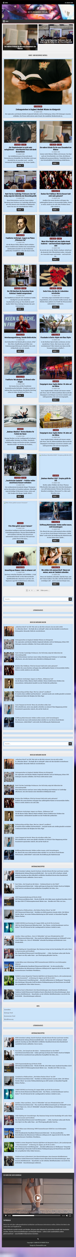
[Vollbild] (70, 1209)
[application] (38, 1191)
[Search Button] (38, 1232)
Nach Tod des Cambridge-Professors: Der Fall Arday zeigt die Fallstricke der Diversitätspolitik (20, 41)
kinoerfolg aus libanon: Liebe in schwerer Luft (20, 564)
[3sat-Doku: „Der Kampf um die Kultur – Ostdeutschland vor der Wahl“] (9, 886)
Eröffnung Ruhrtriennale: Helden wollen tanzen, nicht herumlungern (56, 519)
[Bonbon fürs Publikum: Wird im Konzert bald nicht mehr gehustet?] (9, 668)
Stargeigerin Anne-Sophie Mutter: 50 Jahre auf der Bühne (56, 379)
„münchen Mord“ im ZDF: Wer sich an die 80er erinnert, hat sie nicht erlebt (39, 620)
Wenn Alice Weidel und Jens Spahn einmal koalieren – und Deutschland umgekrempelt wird (55, 237)
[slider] (36, 1209)
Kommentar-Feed (9, 1009)
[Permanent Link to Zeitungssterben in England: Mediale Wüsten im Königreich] (38, 75)
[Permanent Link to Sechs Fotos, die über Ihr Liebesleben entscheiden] (56, 269)
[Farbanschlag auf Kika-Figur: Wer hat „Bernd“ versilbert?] (9, 694)
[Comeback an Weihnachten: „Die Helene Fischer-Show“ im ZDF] (9, 912)
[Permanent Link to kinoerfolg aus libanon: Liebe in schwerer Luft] (20, 550)
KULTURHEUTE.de (38, 12)
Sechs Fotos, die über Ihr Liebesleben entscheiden (55, 286)
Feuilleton (39, 100)
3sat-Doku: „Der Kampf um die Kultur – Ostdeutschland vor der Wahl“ (37, 877)
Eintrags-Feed (8, 1006)
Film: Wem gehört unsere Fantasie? (20, 519)
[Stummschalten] (67, 1209)
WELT (24, 138)
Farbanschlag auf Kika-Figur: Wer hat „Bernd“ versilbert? (33, 685)
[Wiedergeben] (6, 1209)
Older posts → (45, 584)
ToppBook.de (7, 1214)
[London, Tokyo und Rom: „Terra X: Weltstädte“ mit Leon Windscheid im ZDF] (9, 938)
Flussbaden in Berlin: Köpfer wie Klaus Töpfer (55, 331)
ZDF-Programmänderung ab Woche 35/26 (28, 890)
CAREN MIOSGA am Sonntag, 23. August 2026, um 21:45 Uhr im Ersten (37, 916)
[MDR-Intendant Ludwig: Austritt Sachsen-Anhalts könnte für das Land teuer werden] (9, 873)
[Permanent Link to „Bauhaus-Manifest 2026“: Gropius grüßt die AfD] (56, 457)
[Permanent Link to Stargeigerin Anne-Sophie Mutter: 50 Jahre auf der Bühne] (56, 361)
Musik (56, 423)
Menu (6, 3)
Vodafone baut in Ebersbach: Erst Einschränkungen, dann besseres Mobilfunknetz (41, 983)
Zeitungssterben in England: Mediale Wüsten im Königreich (38, 103)
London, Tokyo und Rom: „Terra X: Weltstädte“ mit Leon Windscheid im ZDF (39, 929)
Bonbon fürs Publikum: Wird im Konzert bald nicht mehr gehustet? (56, 41)
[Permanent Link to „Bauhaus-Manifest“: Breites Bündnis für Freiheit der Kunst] (20, 410)
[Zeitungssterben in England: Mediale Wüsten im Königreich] (9, 642)
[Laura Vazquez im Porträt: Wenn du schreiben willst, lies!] (9, 707)
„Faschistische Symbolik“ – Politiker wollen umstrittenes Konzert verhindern (20, 475)
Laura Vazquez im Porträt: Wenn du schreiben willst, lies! (33, 698)
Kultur (18, 138)
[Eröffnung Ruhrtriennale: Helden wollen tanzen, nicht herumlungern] (9, 720)
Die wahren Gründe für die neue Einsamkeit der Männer (56, 142)
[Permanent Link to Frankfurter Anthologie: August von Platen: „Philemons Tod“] (20, 217)
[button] (38, 1191)
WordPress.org (8, 1013)
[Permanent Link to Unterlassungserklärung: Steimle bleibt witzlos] (20, 317)
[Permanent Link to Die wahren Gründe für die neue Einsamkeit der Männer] (56, 125)
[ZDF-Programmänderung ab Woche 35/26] (9, 899)
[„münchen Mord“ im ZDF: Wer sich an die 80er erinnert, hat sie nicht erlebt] (9, 629)
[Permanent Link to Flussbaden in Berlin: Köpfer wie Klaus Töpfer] (56, 317)
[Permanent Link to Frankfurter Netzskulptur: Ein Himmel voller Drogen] (20, 359)
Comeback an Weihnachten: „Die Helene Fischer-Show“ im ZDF (35, 903)
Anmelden (7, 1003)
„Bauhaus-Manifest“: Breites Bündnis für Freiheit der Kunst (20, 426)
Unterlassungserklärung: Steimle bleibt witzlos (20, 331)
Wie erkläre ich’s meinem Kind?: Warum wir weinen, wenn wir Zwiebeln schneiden (55, 565)
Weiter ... (21, 159)
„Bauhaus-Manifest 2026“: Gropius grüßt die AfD (56, 473)
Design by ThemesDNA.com (38, 1239)
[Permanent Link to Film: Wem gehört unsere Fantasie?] (20, 505)
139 (38, 584)
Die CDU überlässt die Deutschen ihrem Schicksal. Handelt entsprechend (20, 286)
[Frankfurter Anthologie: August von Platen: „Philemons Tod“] (9, 681)
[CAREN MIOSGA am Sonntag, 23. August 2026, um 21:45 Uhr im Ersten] (9, 925)
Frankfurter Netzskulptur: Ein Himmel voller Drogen (20, 374)
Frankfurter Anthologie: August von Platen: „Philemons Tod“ (20, 232)
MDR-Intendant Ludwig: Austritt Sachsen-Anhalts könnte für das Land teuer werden (41, 864)
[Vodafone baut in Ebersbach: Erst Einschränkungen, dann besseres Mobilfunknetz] (9, 992)
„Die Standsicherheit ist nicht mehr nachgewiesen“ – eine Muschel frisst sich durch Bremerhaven (20, 143)
